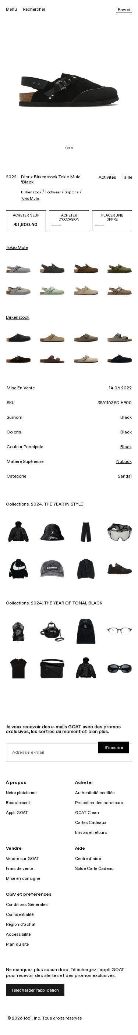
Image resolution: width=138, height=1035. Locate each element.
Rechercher (34, 9)
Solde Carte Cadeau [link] (94, 869)
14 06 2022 (120, 388)
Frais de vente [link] (19, 869)
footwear (53, 192)
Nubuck (124, 462)
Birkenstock (31, 192)
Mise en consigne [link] (23, 879)
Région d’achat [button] (20, 924)
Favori (124, 10)
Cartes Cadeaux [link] (90, 823)
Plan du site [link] (17, 944)
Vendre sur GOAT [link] (22, 859)
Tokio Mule (30, 198)
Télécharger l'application (35, 990)
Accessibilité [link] (18, 934)
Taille (127, 177)
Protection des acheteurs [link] (99, 803)
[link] (18, 269)
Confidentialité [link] (19, 915)
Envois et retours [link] (91, 833)
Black (126, 447)
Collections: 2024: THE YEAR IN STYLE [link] (44, 504)
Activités (107, 177)
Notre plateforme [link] (21, 793)
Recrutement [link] (18, 803)
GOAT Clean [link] (87, 813)
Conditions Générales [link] (26, 905)
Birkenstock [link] (17, 317)
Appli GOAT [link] (17, 813)
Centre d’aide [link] (88, 859)
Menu (11, 9)
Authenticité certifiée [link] (94, 793)
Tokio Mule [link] (17, 248)
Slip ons (72, 192)
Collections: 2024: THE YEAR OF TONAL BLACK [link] (54, 603)
